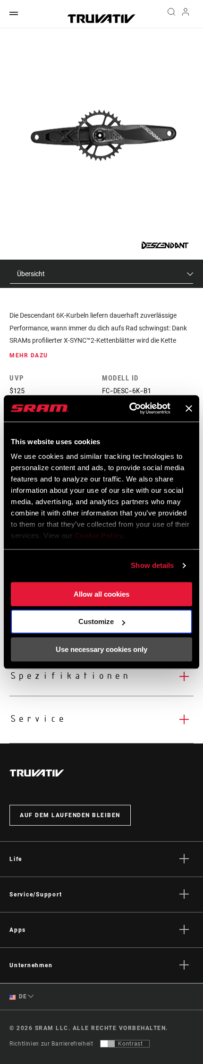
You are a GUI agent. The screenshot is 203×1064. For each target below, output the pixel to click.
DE (22, 996)
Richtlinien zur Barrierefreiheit (51, 1043)
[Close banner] (189, 408)
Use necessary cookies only (101, 649)
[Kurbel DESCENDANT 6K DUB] (101, 137)
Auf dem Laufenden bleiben (70, 815)
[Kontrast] (108, 1043)
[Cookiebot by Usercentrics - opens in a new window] (129, 408)
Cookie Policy (99, 536)
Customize (96, 621)
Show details (152, 565)
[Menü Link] (13, 14)
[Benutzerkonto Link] (185, 14)
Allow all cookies (101, 594)
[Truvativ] (101, 18)
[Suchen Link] (171, 14)
